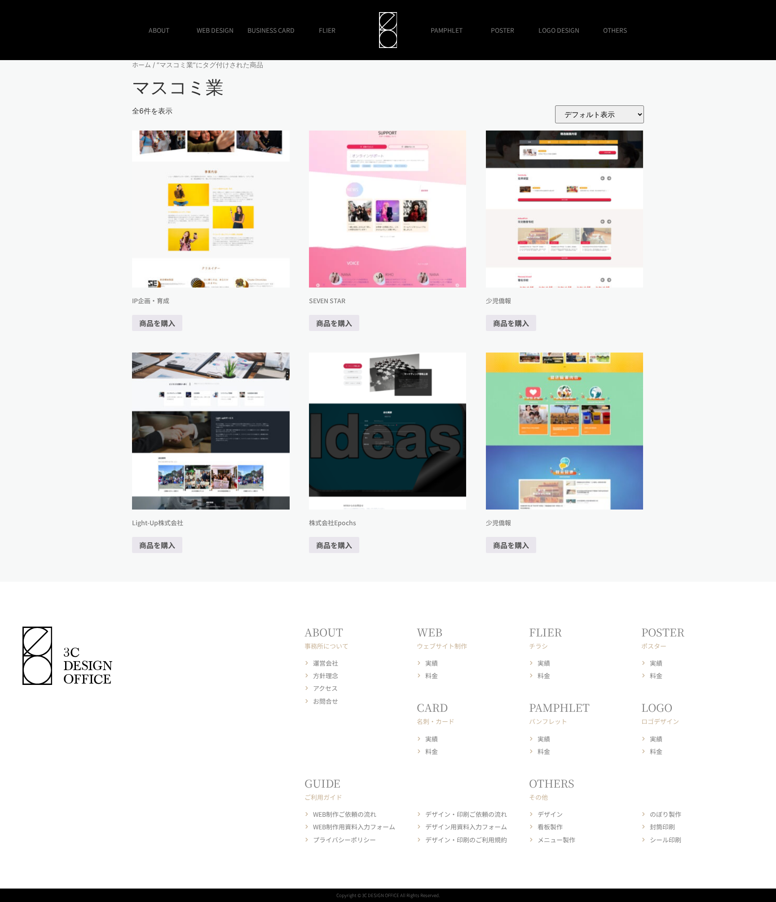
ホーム (141, 64)
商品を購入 (157, 323)
